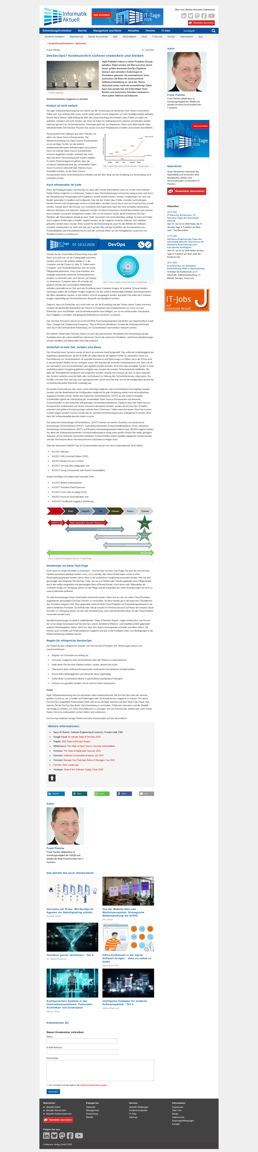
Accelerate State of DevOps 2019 (84, 737)
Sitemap (133, 1117)
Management (92, 1110)
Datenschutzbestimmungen (93, 1085)
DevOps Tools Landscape (66, 765)
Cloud (144, 37)
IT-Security (157, 37)
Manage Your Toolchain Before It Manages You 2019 (89, 760)
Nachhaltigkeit (129, 37)
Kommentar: (53, 1058)
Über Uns (177, 1110)
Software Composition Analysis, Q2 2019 (83, 755)
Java (200, 37)
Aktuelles (133, 30)
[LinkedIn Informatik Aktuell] (183, 16)
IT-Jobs (166, 30)
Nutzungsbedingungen (183, 1120)
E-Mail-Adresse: (54, 1047)
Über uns (179, 10)
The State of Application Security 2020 (82, 751)
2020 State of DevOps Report (76, 741)
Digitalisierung (76, 37)
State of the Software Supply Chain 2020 (83, 769)
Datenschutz (178, 1117)
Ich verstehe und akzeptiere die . (78, 1085)
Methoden (81, 43)
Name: (50, 1036)
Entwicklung (92, 1113)
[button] (56, 793)
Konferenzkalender (138, 1110)
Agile (115, 37)
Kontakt (198, 10)
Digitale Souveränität (98, 37)
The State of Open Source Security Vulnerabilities (91, 746)
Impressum (209, 10)
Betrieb (82, 30)
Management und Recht (107, 30)
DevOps (171, 37)
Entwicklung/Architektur (57, 30)
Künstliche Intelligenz (54, 37)
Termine (150, 30)
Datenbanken (186, 37)
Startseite (90, 1107)
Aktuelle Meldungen (138, 1107)
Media (189, 10)
